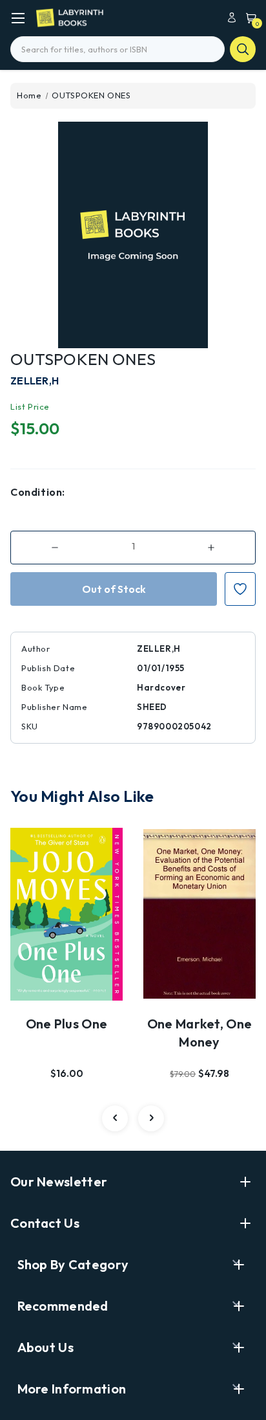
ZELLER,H (34, 380)
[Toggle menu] (18, 18)
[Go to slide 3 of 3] (115, 1118)
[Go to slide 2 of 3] (151, 1118)
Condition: (37, 491)
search (243, 49)
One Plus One (67, 1023)
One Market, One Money (199, 1032)
